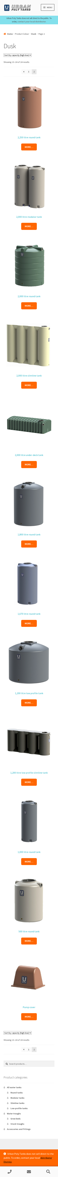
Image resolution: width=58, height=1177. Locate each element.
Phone (9, 1172)
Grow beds (16, 1118)
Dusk (33, 33)
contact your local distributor (31, 21)
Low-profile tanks (19, 1108)
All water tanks (14, 1087)
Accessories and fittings (19, 1129)
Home (10, 33)
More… (29, 146)
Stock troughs (17, 1123)
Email (29, 1172)
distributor (46, 1157)
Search (48, 1172)
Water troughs (14, 1113)
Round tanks (17, 1092)
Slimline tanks (17, 1103)
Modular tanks (17, 1097)
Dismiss (8, 1161)
